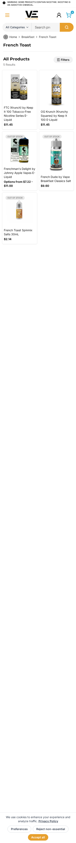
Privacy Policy (48, 821)
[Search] (67, 27)
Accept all (38, 837)
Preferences (19, 829)
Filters (65, 59)
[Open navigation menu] (7, 15)
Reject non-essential (50, 829)
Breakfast (27, 37)
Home (13, 37)
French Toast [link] (47, 37)
